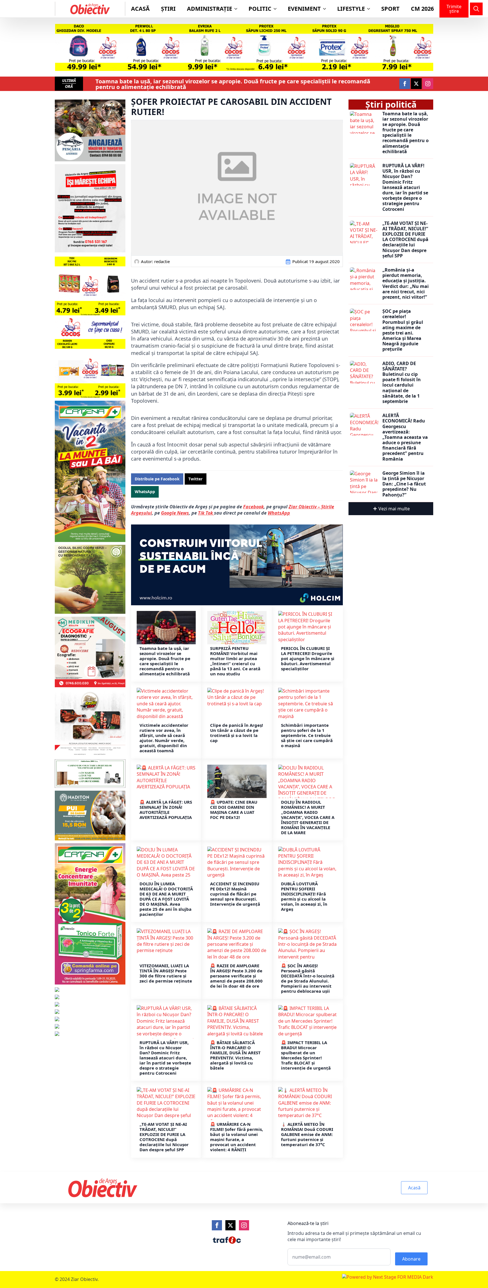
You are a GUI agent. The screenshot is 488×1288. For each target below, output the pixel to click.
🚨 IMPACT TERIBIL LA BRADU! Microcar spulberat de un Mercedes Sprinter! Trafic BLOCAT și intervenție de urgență (306, 1055)
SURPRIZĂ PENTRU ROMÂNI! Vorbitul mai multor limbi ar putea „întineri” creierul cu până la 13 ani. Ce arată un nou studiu (235, 661)
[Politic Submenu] (276, 9)
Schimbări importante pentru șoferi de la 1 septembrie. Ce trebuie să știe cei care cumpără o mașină (307, 735)
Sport (390, 8)
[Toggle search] (476, 9)
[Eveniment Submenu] (326, 9)
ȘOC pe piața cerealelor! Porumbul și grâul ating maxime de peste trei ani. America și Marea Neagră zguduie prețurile (402, 330)
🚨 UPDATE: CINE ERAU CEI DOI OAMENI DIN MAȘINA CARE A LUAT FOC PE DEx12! (233, 809)
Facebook (253, 507)
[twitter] (416, 83)
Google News (175, 513)
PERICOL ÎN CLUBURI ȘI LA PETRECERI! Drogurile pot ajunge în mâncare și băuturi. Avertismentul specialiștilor (307, 658)
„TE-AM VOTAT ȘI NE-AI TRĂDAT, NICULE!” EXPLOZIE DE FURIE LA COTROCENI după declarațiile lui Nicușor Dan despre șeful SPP (164, 1137)
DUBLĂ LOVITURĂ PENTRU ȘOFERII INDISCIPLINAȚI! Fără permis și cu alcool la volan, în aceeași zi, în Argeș (304, 896)
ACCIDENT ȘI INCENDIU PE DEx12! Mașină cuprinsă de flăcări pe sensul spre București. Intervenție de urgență (235, 894)
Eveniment (304, 8)
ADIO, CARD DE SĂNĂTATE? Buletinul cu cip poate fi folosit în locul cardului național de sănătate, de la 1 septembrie (401, 382)
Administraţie (209, 8)
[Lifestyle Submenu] (370, 9)
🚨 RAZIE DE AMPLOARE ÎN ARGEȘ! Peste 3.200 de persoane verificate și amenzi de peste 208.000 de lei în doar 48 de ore (236, 975)
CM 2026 (422, 8)
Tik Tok (206, 513)
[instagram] (427, 83)
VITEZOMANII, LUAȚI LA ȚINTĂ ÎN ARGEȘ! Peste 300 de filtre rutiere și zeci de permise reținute (166, 973)
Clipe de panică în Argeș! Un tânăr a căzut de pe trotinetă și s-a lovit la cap (236, 733)
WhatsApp (279, 513)
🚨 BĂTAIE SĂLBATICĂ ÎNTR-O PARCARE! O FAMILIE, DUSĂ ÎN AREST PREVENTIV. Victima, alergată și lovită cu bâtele (235, 1055)
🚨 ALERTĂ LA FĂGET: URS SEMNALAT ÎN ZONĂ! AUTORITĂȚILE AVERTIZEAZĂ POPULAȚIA (166, 809)
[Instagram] (244, 1225)
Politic (260, 8)
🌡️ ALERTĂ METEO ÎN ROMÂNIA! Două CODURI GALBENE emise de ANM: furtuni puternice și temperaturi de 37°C (307, 1134)
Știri (168, 8)
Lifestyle (351, 8)
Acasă (140, 8)
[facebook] (404, 83)
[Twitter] (230, 1225)
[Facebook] (217, 1225)
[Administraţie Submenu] (237, 9)
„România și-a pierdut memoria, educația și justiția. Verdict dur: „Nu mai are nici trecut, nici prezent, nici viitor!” (405, 283)
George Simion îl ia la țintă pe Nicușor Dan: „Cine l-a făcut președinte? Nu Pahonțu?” (404, 484)
